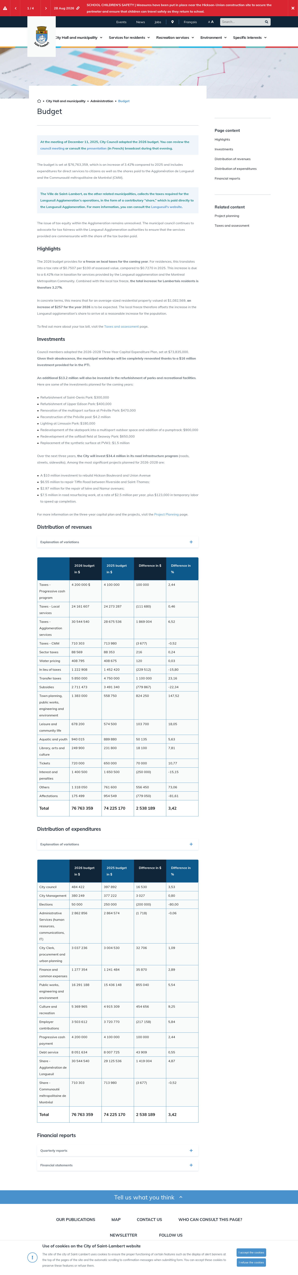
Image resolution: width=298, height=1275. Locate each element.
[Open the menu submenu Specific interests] (265, 37)
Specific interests (247, 38)
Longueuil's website (166, 207)
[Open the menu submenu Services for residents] (148, 37)
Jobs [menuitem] (158, 22)
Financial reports (227, 178)
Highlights (222, 139)
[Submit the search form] (266, 22)
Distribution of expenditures (236, 169)
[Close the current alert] (293, 8)
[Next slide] (46, 8)
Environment (211, 38)
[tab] (117, 542)
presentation (96, 148)
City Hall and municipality (76, 38)
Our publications (75, 1219)
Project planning (227, 216)
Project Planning (166, 514)
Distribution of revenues (233, 159)
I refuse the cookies (251, 1262)
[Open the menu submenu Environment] (225, 37)
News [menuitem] (140, 22)
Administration (101, 101)
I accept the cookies (251, 1252)
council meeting (52, 148)
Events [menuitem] (121, 22)
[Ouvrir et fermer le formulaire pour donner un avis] (181, 1197)
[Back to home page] (39, 101)
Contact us (149, 1219)
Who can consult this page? (210, 1219)
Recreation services (172, 38)
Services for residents (127, 38)
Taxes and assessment (121, 326)
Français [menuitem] (190, 22)
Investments (224, 149)
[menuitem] (172, 21)
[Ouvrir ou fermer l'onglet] (191, 542)
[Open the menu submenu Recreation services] (193, 37)
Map (116, 1219)
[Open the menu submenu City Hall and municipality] (101, 37)
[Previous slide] (15, 8)
